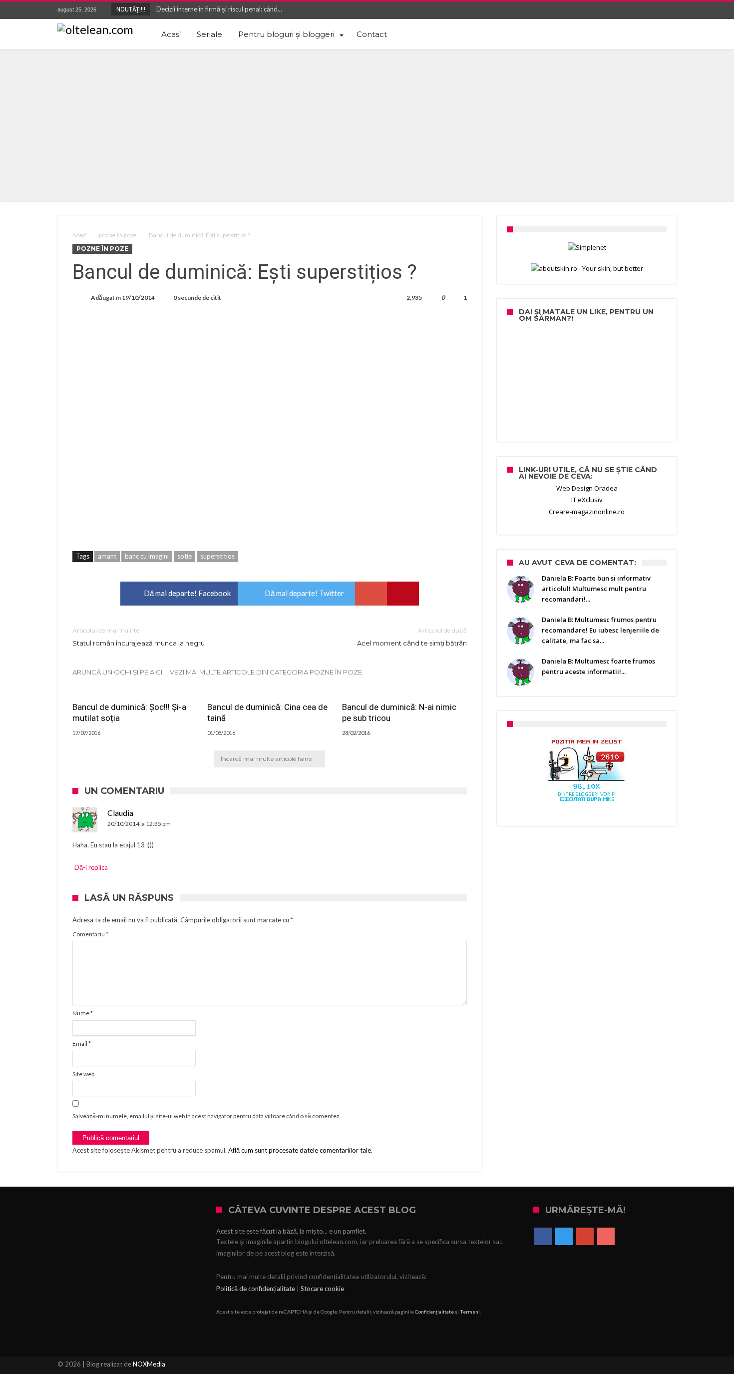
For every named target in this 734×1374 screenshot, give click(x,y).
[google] (371, 594)
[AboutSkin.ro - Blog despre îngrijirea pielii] (587, 268)
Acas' (79, 235)
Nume (82, 1013)
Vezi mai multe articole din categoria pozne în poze (266, 672)
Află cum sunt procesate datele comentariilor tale (299, 1150)
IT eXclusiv (587, 499)
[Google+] (650, 10)
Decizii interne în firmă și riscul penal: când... (217, 9)
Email (81, 1043)
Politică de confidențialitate (255, 1289)
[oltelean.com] (95, 29)
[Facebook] (613, 10)
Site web (83, 1074)
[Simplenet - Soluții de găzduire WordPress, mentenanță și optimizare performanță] (587, 247)
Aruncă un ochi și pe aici (117, 672)
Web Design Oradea (587, 488)
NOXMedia (149, 1364)
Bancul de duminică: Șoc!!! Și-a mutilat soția (129, 712)
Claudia (120, 812)
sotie (184, 556)
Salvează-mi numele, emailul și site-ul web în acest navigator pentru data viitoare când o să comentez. (206, 1116)
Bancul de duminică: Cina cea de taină (267, 712)
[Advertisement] (367, 124)
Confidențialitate (434, 1312)
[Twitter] (632, 10)
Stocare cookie (322, 1289)
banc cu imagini (147, 556)
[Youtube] (669, 10)
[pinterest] (403, 594)
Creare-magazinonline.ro (587, 511)
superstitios (217, 556)
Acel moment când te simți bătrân (412, 637)
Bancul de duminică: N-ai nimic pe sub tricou (399, 712)
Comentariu (90, 934)
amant (107, 556)
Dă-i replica (91, 867)
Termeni (470, 1312)
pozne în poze (117, 235)
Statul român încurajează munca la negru (138, 637)
